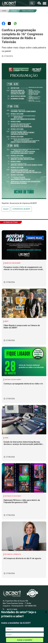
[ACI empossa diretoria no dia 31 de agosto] (24, 536)
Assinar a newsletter (24, 640)
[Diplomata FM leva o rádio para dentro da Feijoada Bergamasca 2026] (24, 478)
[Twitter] (10, 23)
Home (4, 11)
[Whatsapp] (15, 23)
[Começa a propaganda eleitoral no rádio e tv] (24, 361)
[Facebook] (4, 23)
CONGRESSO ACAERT (21, 209)
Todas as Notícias (28, 11)
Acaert (6, 209)
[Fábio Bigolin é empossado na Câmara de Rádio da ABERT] (24, 303)
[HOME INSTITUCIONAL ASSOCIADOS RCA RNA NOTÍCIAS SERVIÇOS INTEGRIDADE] (44, 3)
